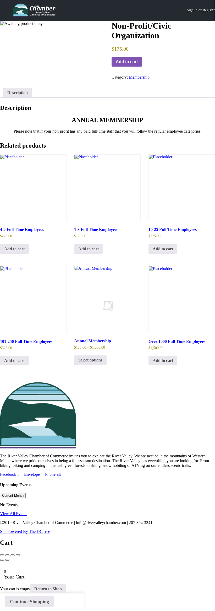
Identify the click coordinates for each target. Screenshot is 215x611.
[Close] (206, 10)
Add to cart (127, 62)
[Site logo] (35, 10)
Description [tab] (17, 92)
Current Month (13, 496)
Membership (139, 77)
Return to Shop (48, 589)
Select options (90, 360)
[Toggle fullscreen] (12, 555)
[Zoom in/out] (18, 555)
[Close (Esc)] (2, 555)
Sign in (192, 10)
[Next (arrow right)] (7, 560)
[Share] (7, 555)
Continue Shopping (29, 601)
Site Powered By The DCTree (25, 531)
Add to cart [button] (14, 249)
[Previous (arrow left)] (2, 560)
